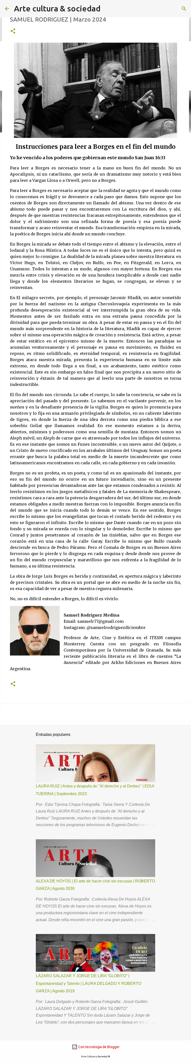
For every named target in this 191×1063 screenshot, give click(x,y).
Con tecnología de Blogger (99, 1047)
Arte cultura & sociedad (57, 8)
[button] (13, 31)
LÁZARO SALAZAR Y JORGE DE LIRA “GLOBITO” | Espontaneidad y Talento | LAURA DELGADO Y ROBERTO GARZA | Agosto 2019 (88, 983)
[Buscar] (184, 9)
